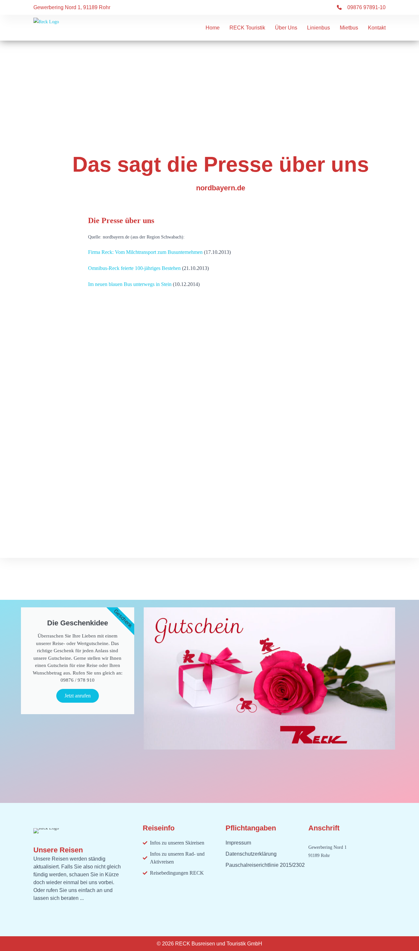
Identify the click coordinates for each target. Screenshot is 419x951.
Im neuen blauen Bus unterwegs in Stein (130, 284)
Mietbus (349, 27)
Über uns (286, 27)
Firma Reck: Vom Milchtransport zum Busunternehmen (145, 252)
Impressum (238, 843)
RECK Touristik (247, 27)
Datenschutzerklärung (251, 854)
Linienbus (318, 27)
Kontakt (377, 27)
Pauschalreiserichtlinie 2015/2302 (265, 865)
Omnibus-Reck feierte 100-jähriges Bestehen (134, 268)
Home (213, 27)
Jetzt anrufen (77, 695)
